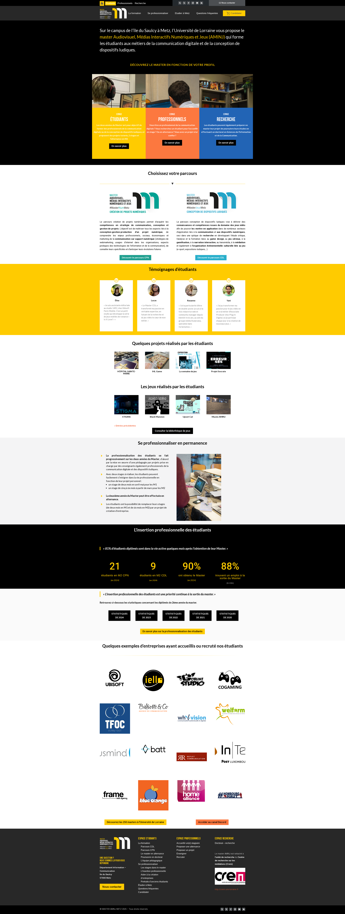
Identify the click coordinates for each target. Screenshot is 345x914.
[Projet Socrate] (218, 360)
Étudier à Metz (145, 885)
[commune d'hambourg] (230, 810)
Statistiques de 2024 (119, 615)
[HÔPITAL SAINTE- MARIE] (126, 360)
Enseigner (181, 853)
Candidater (143, 892)
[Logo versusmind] (115, 762)
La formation (144, 843)
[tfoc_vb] (115, 733)
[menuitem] (102, 3)
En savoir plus (119, 146)
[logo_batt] (153, 755)
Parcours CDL (147, 846)
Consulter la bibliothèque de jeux (172, 430)
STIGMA (126, 416)
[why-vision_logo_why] (192, 733)
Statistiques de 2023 (146, 615)
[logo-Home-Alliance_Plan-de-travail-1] (192, 801)
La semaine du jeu (188, 371)
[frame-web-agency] (115, 810)
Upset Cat (188, 416)
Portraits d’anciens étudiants (154, 881)
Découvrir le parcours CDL (211, 257)
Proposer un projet (185, 850)
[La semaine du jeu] (188, 360)
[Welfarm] (230, 724)
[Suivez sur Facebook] (188, 3)
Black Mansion (157, 416)
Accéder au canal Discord (212, 822)
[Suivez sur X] (180, 3)
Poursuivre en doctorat (151, 857)
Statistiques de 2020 (228, 615)
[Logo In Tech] (230, 762)
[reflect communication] (192, 771)
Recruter (181, 857)
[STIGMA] (126, 404)
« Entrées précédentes (125, 426)
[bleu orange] (153, 810)
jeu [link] (243, 246)
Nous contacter (228, 3)
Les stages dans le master (153, 867)
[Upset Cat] (188, 404)
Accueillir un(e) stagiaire (188, 843)
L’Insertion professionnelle (153, 871)
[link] (243, 246)
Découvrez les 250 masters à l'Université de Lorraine (135, 822)
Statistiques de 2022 (173, 615)
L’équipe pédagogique (151, 860)
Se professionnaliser (148, 864)
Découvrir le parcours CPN (135, 257)
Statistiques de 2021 (200, 615)
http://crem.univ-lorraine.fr (226, 889)
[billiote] (153, 711)
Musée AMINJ (218, 416)
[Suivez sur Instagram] (192, 3)
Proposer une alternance (188, 846)
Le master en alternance (152, 853)
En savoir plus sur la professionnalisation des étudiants (172, 631)
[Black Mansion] (157, 404)
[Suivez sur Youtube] (197, 3)
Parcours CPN (148, 850)
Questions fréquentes (148, 888)
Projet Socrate (218, 371)
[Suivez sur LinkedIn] (201, 3)
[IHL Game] (157, 360)
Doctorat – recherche (225, 843)
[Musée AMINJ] (218, 404)
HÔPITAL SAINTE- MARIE (126, 372)
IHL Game (157, 371)
